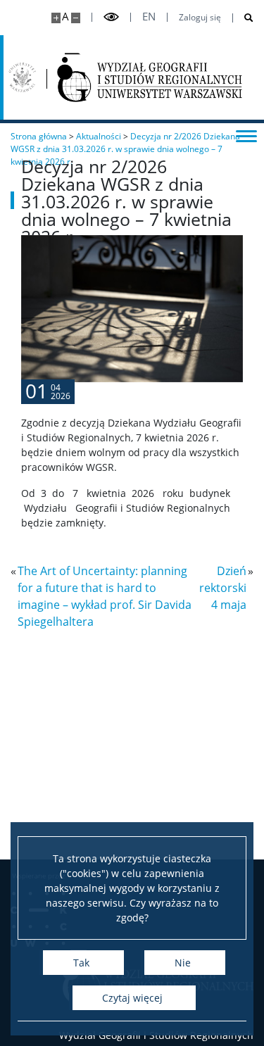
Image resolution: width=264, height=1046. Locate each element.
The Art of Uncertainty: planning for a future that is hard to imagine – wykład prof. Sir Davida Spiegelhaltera (104, 596)
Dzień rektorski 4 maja (222, 587)
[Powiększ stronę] (56, 18)
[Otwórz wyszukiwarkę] (243, 18)
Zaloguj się (200, 17)
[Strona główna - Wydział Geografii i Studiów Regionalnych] (150, 77)
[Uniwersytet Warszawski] (22, 77)
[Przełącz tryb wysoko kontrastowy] (111, 17)
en (149, 16)
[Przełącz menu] (246, 135)
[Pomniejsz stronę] (75, 18)
